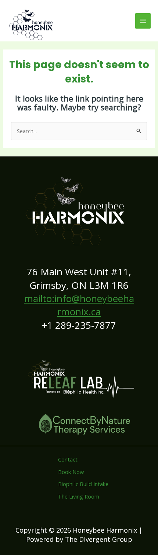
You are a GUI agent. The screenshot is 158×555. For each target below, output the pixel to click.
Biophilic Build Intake (83, 484)
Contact (68, 459)
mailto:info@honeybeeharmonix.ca (79, 305)
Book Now (71, 471)
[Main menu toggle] (143, 21)
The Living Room (78, 496)
